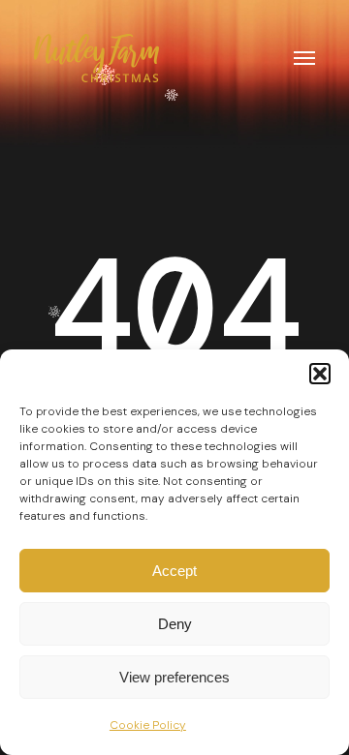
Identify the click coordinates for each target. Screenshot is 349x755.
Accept (174, 570)
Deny (175, 624)
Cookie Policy (148, 725)
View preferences (174, 677)
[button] (320, 373)
